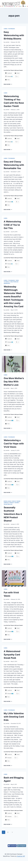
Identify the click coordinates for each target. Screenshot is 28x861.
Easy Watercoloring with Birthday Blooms (14, 35)
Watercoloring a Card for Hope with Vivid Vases (14, 443)
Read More (8, 84)
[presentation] (14, 364)
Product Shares (14, 502)
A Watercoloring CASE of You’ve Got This (12, 224)
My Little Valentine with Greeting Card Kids (14, 716)
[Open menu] (24, 4)
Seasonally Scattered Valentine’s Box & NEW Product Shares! (13, 514)
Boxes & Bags (7, 501)
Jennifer (7, 42)
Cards (5, 28)
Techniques (11, 28)
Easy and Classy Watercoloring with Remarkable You (14, 165)
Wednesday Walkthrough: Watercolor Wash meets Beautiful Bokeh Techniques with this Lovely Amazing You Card (13, 296)
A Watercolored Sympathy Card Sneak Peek (12, 654)
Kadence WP (21, 856)
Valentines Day (8, 504)
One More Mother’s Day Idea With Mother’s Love (14, 381)
